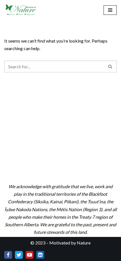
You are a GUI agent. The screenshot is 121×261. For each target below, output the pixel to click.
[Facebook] (8, 255)
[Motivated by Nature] (21, 10)
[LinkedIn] (40, 255)
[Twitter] (19, 255)
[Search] (110, 66)
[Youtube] (29, 255)
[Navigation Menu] (110, 10)
